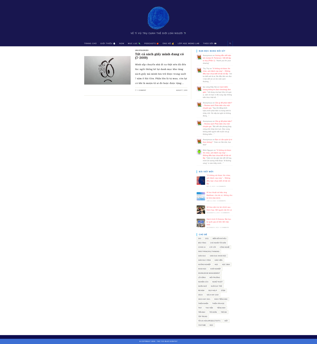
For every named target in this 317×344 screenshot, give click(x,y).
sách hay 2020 (213, 295)
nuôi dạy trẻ (216, 286)
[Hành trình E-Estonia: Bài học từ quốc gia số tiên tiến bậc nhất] (201, 223)
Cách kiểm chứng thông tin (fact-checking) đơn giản (217, 89)
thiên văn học (218, 303)
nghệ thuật (217, 282)
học (216, 264)
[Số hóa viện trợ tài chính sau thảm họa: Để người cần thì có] (201, 209)
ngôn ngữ (202, 286)
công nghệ (224, 247)
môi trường (215, 277)
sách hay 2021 (204, 299)
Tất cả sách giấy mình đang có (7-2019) (159, 56)
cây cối (212, 247)
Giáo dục (202, 256)
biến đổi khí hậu (219, 238)
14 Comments (221, 186)
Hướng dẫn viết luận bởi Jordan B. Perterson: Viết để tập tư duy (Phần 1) (217, 58)
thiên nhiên (203, 303)
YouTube (202, 325)
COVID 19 (201, 247)
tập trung (202, 316)
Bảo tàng (202, 243)
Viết (226, 321)
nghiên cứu (203, 282)
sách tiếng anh (220, 299)
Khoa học (202, 269)
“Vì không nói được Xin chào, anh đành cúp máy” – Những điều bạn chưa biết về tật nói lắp (216, 71)
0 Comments (221, 201)
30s (199, 238)
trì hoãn (213, 312)
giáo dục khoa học (218, 256)
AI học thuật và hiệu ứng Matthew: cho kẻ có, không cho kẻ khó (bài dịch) (219, 195)
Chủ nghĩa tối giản (218, 243)
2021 (207, 238)
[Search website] (230, 43)
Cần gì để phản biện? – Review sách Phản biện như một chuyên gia (217, 105)
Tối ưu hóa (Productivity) (209, 321)
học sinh (226, 264)
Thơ (200, 308)
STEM (223, 290)
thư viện (209, 308)
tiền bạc (201, 312)
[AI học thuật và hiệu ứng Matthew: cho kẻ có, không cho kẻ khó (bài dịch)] (201, 196)
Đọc (211, 325)
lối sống (202, 277)
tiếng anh (221, 308)
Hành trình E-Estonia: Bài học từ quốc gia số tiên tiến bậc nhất (219, 222)
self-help (212, 290)
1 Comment (141, 90)
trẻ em (224, 312)
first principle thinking (208, 251)
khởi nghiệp (215, 269)
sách (200, 295)
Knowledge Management (209, 273)
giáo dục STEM (204, 260)
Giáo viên (219, 260)
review (201, 290)
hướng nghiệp (204, 264)
